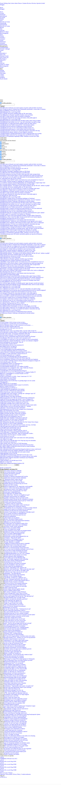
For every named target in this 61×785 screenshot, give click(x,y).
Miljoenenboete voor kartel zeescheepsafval (14, 673)
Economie (2, 17)
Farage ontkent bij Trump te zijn (12, 688)
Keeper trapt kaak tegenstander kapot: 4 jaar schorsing (17, 687)
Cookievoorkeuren (26, 774)
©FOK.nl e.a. (3, 777)
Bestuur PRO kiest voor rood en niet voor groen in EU (15, 338)
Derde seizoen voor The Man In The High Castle (16, 570)
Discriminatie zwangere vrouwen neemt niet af (16, 708)
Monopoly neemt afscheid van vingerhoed (14, 496)
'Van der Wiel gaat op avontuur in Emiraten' (15, 563)
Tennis (1, 40)
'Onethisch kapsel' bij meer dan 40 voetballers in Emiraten (18, 499)
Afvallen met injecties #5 (8, 442)
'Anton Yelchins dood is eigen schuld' (13, 684)
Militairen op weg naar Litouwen (12, 522)
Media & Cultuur (4, 31)
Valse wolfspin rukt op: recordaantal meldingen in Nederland (17, 198)
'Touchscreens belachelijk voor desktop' (14, 657)
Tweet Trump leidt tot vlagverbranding (13, 634)
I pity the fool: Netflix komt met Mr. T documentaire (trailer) (17, 125)
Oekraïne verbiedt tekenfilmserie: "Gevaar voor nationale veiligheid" (19, 340)
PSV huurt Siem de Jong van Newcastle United (16, 745)
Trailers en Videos (4, 64)
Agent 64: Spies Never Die (8, 195)
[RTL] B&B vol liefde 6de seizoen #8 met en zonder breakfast (17, 446)
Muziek (2, 27)
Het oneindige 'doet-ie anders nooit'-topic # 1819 (14, 403)
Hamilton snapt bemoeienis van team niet (14, 639)
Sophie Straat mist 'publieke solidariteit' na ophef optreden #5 (17, 450)
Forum (1, 3)
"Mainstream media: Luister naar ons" (13, 479)
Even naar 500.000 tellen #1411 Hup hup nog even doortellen (18, 440)
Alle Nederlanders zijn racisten (9, 410)
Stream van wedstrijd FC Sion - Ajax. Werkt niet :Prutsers (16, 368)
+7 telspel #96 (5, 375)
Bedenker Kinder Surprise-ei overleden (14, 582)
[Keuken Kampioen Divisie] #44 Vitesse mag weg (15, 358)
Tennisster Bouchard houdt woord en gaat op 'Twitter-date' (18, 500)
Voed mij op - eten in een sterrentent (11, 392)
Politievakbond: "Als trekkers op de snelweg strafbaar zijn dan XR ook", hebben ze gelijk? (25, 185)
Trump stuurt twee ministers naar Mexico (14, 482)
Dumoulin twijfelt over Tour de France (14, 681)
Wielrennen (3, 41)
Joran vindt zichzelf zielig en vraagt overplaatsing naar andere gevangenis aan (21, 175)
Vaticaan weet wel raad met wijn (12, 650)
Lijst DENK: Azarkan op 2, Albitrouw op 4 (15, 577)
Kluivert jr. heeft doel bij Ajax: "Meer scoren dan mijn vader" (19, 569)
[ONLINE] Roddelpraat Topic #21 (11, 416)
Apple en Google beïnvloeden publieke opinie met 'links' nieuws (18, 123)
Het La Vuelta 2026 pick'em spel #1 (11, 369)
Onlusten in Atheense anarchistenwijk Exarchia (16, 476)
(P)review (4, 154)
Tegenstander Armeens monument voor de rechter (16, 616)
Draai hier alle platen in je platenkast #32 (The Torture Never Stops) (19, 422)
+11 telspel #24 (6, 462)
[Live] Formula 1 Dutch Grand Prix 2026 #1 (13, 430)
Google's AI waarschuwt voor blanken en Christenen (15, 214)
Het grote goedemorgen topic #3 (10, 427)
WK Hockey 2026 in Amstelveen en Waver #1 (14, 402)
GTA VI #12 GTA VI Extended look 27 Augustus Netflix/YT (18, 372)
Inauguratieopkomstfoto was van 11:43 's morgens (17, 553)
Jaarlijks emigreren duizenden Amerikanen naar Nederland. (17, 457)
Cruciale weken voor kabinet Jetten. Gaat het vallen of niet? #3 (18, 330)
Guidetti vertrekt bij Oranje (10, 587)
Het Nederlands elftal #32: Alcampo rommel (13, 350)
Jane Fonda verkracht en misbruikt (12, 470)
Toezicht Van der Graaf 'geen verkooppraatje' (15, 723)
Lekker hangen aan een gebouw (11, 517)
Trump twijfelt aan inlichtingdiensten (13, 566)
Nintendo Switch (4, 56)
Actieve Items (14, 3)
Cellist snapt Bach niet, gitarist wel (12, 600)
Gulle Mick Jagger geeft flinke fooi (13, 651)
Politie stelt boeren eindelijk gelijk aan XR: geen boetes (16, 113)
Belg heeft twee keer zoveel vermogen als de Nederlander (16, 409)
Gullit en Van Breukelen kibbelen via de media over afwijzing (19, 735)
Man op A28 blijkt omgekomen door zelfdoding (16, 559)
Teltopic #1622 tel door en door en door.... (13, 322)
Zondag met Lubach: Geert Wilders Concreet (16, 489)
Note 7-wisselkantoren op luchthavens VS (14, 678)
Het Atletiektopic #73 (7, 447)
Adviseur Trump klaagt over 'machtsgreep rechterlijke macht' (19, 512)
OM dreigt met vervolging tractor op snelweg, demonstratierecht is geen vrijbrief (22, 212)
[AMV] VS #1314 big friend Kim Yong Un (13, 370)
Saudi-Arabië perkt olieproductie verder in (14, 610)
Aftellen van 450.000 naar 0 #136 (11, 460)
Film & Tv (4, 147)
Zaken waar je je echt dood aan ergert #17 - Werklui (15, 406)
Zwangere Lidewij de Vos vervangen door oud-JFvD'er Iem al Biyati (19, 135)
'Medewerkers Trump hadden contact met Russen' (17, 505)
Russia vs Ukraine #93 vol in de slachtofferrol (14, 323)
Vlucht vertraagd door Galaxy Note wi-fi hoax (15, 593)
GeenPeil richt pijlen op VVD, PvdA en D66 (15, 668)
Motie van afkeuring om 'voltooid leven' (14, 671)
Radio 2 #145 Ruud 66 (8, 379)
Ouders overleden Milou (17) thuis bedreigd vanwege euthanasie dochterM (21, 332)
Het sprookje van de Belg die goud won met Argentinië (17, 748)
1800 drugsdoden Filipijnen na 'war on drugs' (15, 744)
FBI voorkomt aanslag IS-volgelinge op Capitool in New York (17, 181)
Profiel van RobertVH (5, 468)
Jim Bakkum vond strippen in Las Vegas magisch (16, 694)
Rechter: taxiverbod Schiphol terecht (13, 519)
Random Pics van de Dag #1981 (10, 287)
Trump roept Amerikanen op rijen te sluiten (15, 644)
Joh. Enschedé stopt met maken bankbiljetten (15, 629)
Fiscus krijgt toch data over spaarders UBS (14, 703)
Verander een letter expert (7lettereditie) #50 (13, 419)
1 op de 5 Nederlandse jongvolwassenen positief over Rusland (17, 336)
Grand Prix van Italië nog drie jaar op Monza (14, 724)
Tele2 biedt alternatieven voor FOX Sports (14, 750)
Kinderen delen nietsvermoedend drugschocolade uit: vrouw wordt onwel (20, 449)
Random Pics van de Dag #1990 (10, 119)
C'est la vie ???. (5, 459)
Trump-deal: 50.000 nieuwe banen (12, 617)
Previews (34, 3)
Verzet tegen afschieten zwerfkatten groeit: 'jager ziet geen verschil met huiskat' (22, 228)
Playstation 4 (3, 53)
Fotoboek (2, 71)
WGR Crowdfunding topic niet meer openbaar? (13, 356)
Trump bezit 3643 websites (11, 485)
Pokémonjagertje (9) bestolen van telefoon (14, 626)
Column (4, 153)
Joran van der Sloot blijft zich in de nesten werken (15, 452)
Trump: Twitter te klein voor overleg (13, 603)
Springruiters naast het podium (11, 753)
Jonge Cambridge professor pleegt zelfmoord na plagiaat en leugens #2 (20, 360)
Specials (39, 3)
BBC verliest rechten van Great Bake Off (13, 707)
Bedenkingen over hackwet (10, 607)
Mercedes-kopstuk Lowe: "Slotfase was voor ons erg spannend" (19, 637)
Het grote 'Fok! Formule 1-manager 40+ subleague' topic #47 (17, 393)
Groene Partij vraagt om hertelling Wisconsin (15, 641)
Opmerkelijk (3, 23)
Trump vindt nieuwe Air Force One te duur (15, 620)
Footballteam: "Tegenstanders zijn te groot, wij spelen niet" (19, 686)
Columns (24, 3)
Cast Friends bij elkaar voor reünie (12, 472)
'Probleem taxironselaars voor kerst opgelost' (15, 647)
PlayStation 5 (3, 59)
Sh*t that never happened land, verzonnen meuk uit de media (19, 636)
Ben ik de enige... (6, 439)
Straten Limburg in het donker (11, 754)
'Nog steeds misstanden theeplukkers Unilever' (15, 731)
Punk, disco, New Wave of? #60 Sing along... (14, 443)
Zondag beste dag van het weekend (10, 178)
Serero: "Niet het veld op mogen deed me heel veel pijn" (17, 623)
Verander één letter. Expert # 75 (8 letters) (12, 415)
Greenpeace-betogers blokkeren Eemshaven (14, 720)
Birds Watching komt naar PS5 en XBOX (12, 218)
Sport (1, 34)
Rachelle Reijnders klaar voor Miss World (14, 597)
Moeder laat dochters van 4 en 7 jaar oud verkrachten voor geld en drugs (20, 122)
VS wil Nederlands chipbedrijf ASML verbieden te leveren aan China (19, 136)
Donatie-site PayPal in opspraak (12, 473)
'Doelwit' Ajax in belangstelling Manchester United (17, 594)
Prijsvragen (3, 73)
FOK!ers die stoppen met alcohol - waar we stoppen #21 (16, 399)
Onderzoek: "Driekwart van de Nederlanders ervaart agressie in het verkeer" (21, 221)
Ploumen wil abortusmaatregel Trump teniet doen (16, 547)
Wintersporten (3, 44)
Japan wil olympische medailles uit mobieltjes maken (16, 743)
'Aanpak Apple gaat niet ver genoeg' (13, 730)
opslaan (2, 106)
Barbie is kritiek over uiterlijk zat (12, 653)
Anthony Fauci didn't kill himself (10, 396)
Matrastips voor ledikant (8, 377)
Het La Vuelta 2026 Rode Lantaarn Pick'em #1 (13, 353)
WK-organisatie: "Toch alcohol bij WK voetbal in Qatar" (18, 654)
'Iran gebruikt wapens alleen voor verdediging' (15, 525)
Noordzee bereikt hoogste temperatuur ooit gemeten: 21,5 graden (18, 229)
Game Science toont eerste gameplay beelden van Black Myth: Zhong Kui (20, 215)
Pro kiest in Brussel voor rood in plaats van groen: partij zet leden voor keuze (21, 107)
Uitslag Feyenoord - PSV (10, 475)
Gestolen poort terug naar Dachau (12, 502)
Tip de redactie (3, 78)
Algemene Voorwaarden (6, 774)
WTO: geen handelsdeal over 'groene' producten (15, 624)
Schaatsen (2, 43)
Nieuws (20, 3)
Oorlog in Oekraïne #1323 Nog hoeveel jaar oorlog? (15, 335)
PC (1, 51)
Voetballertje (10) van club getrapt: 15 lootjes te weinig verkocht (21, 507)
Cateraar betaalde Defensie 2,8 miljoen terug (14, 584)
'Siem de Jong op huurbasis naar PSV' (13, 747)
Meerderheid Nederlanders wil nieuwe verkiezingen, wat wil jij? (18, 306)
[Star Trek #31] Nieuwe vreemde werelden (13, 434)
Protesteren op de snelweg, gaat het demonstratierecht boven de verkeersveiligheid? (23, 290)
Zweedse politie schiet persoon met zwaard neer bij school (16, 444)
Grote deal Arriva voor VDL (11, 696)
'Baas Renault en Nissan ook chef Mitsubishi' (15, 676)
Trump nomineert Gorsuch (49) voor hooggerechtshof (17, 530)
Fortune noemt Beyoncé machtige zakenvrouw (15, 713)
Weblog (6, 3)
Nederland (2, 14)
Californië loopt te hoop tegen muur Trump (15, 544)
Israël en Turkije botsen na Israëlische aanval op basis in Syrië (17, 190)
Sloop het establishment (10, 516)
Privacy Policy (16, 774)
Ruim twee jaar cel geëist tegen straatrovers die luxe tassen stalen (18, 405)
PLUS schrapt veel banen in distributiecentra (15, 513)
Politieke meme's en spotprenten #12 (11, 363)
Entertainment (3, 24)
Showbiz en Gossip (5, 21)
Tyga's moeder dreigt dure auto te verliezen (15, 691)
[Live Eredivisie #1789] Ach (9, 395)
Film (1, 29)
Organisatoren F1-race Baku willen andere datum (15, 640)
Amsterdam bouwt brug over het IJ (13, 562)
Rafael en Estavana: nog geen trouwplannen (14, 606)
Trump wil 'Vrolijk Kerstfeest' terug (13, 601)
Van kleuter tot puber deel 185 (9, 365)
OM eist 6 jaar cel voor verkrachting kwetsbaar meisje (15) (17, 127)
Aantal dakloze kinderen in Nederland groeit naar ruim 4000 (17, 184)
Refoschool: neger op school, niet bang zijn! (16, 721)
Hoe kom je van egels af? (8, 346)
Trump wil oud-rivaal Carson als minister (14, 621)
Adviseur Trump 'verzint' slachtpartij (14, 526)
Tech (1, 20)
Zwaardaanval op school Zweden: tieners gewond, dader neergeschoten (20, 174)
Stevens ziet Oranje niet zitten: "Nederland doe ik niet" (17, 609)
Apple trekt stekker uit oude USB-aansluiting (15, 680)
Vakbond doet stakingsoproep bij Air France (15, 725)
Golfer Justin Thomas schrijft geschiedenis (14, 560)
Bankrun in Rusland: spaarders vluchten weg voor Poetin (16, 115)
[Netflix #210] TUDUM (8, 453)
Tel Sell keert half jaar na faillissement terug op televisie (16, 126)
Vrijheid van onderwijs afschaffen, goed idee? (16, 599)
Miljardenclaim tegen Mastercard (12, 710)
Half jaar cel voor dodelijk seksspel (13, 576)
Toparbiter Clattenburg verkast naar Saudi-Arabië (15, 497)
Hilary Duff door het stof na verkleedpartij (14, 670)
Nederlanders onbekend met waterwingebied (15, 716)
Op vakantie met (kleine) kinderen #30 (12, 463)
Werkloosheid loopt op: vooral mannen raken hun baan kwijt (17, 129)
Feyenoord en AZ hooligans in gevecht (14, 539)
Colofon (2, 76)
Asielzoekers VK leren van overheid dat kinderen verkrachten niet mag (20, 130)
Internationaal (3, 16)
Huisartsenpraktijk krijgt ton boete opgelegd (15, 677)
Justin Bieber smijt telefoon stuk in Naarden (15, 683)
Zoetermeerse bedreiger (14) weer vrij (13, 690)
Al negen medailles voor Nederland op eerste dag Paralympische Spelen (22, 714)
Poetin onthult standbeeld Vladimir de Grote (15, 666)
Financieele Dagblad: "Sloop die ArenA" (14, 564)
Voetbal (2, 36)
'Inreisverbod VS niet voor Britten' (12, 535)
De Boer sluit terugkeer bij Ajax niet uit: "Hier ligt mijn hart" (18, 596)
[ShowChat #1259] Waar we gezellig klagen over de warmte (17, 380)
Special (3, 156)
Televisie (2, 30)
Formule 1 (2, 37)
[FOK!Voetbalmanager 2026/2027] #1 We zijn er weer (16, 454)
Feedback (2, 77)
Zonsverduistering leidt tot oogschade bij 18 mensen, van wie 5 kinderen (20, 199)
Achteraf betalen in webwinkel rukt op (13, 674)
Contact (2, 74)
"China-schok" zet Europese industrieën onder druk (15, 333)
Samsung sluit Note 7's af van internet (13, 663)
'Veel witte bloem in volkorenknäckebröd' (14, 646)
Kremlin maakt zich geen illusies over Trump (15, 554)
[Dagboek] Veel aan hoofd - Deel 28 (11, 342)
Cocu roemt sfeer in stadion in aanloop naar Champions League (19, 706)
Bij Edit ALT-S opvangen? (8, 383)
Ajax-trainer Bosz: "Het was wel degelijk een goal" (17, 495)
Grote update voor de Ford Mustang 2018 (14, 557)
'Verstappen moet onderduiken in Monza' (15, 728)
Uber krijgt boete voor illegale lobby (12, 493)
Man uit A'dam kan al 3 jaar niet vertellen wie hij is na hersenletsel (19, 339)
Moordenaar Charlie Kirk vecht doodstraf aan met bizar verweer (18, 291)
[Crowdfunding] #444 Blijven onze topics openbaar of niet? (17, 400)
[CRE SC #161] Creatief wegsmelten (11, 423)
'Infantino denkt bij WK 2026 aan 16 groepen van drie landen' (19, 614)
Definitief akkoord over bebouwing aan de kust (15, 483)
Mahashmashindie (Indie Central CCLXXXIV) (14, 385)
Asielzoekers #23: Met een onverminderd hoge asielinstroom (17, 397)
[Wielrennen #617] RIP (8, 348)
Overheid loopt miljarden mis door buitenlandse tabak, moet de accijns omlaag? (22, 284)
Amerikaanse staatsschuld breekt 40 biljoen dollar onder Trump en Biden (20, 120)
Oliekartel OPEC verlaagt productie (13, 633)
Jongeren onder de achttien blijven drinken (14, 701)
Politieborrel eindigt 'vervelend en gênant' (14, 532)
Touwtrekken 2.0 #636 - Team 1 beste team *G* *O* (16, 376)
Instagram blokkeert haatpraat (11, 704)
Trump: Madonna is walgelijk (12, 542)
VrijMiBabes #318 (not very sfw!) (10, 110)
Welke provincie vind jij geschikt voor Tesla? (15, 490)
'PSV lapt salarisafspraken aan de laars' (14, 604)
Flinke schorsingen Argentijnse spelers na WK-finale (15, 171)
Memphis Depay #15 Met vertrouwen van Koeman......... (16, 325)
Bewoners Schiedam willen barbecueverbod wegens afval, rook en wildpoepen (22, 222)
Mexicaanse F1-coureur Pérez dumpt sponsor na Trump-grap (19, 658)
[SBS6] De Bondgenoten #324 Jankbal (12, 389)
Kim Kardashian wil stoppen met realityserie (14, 711)
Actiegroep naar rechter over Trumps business (15, 552)
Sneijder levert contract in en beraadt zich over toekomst (17, 509)
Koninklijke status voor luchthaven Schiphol (15, 700)
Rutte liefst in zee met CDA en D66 (13, 480)
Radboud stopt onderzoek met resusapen (13, 656)
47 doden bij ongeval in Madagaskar (13, 540)
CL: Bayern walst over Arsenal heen (13, 503)
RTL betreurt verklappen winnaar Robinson (15, 592)
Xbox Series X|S (4, 57)
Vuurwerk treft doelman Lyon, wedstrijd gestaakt (16, 627)
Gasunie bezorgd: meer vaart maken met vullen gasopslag (17, 437)
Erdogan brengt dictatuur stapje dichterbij (14, 574)
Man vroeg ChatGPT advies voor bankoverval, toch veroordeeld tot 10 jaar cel (22, 180)
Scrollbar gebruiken (6, 103)
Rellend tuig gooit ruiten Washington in (14, 556)
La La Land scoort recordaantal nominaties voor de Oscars (18, 549)
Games (1, 50)
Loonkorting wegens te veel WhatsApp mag (15, 667)
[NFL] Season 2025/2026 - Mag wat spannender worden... (17, 433)
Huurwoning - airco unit (8, 362)
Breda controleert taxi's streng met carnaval (15, 506)
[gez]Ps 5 (4, 382)
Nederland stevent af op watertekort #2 (12, 345)
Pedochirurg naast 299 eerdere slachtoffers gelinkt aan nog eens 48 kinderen (21, 234)
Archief (43, 3)
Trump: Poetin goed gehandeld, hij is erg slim (16, 579)
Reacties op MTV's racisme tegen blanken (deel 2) (16, 580)
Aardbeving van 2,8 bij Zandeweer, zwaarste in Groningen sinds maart (19, 188)
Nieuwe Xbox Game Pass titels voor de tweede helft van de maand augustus (21, 217)
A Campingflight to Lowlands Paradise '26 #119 (14, 373)
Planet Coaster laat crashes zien (12, 697)
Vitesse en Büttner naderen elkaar (11, 590)
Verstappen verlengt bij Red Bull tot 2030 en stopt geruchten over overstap (20, 133)
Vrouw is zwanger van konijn (11, 734)
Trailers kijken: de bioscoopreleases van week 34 (14, 168)
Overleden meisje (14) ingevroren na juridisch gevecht (17, 649)
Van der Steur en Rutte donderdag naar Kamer (15, 550)
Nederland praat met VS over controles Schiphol (16, 613)
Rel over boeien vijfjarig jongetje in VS (14, 533)
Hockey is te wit (6, 329)
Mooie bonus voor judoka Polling (11, 527)
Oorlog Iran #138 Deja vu (8, 387)
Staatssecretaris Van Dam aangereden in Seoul (15, 698)
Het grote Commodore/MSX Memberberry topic (14, 432)
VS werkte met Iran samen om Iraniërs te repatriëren (15, 116)
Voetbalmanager (4, 47)
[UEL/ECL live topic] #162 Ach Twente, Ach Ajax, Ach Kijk (18, 425)
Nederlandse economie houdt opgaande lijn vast (16, 536)
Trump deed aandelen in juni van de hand (14, 619)
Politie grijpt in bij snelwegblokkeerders (12, 349)
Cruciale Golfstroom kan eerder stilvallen (12, 390)
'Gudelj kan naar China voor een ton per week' (15, 572)
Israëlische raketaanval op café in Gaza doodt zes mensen (16, 256)
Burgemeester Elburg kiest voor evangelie (14, 661)
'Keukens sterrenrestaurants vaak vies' (13, 741)
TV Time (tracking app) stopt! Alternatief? (12, 407)
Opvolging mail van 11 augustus (10, 355)
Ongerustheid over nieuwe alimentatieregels (15, 717)
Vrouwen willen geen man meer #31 (11, 328)
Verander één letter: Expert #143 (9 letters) (12, 412)
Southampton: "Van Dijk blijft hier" (12, 573)
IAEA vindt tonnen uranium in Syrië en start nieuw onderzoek (17, 298)
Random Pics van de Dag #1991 (10, 112)
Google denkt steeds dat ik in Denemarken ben (14, 426)
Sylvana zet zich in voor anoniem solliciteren (16, 583)
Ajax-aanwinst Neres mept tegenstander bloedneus (16, 520)
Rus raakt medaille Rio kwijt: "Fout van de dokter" (17, 611)
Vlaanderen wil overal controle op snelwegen (15, 586)
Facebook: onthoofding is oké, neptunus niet (15, 567)
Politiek (2, 19)
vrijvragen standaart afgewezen (10, 326)
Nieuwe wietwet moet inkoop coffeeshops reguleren (17, 487)
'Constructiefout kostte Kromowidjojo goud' (15, 751)
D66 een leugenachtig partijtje (9, 274)
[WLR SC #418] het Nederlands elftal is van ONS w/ (16, 352)
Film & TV (3, 60)
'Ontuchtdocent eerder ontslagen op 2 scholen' (15, 738)
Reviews (29, 3)
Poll (3, 158)
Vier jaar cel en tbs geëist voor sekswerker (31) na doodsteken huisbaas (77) (21, 177)
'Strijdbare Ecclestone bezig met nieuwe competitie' (17, 543)
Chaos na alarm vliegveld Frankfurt (13, 727)
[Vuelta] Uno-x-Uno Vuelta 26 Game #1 (12, 420)
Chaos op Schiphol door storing (12, 529)
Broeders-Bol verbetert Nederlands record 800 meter (15, 172)
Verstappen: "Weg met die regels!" (12, 537)
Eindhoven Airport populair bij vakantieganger (15, 718)
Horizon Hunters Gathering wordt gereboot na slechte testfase (17, 201)
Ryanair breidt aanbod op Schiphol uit (12, 631)
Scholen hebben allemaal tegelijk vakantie (13, 589)
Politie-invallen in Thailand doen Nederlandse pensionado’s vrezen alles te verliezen (23, 109)
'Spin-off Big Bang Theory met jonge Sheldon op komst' (18, 660)
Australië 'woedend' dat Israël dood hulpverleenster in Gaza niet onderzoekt (21, 208)
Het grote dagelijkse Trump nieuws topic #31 (13, 417)
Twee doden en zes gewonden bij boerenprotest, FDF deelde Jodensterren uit (21, 277)
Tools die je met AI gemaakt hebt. (10, 429)
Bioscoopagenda (4, 33)
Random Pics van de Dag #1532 (10, 310)
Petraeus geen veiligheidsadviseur (11, 492)
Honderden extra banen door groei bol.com (15, 515)
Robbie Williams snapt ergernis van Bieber (14, 664)
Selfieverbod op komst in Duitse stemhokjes (15, 477)
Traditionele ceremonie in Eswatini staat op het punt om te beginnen (19, 359)
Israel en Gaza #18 (7, 436)
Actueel (2, 13)
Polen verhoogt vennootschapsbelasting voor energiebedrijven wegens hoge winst (22, 182)
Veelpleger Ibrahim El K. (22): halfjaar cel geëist (14, 366)
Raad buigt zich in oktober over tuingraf (14, 737)
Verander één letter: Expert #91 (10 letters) (13, 413)
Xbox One (2, 54)
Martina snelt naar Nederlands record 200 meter (16, 740)
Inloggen (2, 4)
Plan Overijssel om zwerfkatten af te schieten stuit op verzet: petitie (18, 456)
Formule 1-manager (5, 49)
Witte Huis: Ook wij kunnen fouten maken (14, 546)
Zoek (9, 3)
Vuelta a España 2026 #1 (8, 343)
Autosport (2, 39)
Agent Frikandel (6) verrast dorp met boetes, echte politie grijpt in (18, 117)
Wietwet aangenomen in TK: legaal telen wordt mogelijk (18, 486)
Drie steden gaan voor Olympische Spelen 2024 (15, 523)
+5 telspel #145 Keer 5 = (8, 386)
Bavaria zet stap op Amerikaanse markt (13, 643)
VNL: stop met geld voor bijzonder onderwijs (16, 693)
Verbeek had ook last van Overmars (13, 733)
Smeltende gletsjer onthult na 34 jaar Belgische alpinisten (16, 132)
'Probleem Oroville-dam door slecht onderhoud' (16, 510)
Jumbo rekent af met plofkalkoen (12, 630)
